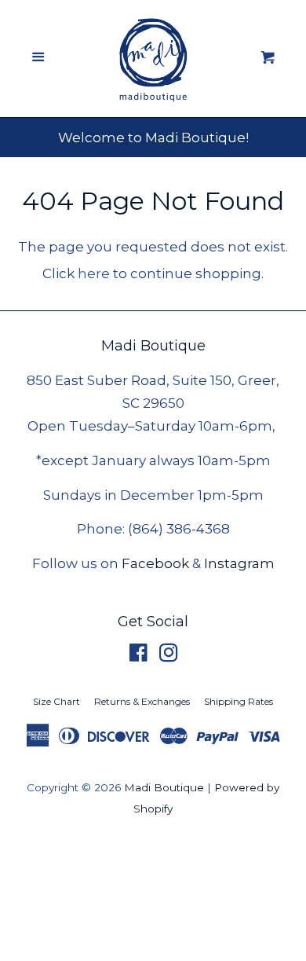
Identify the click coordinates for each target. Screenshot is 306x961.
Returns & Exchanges (142, 701)
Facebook (155, 563)
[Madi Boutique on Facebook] (138, 655)
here (94, 273)
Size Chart (56, 701)
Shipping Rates (238, 701)
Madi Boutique (164, 787)
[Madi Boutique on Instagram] (168, 655)
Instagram (239, 563)
